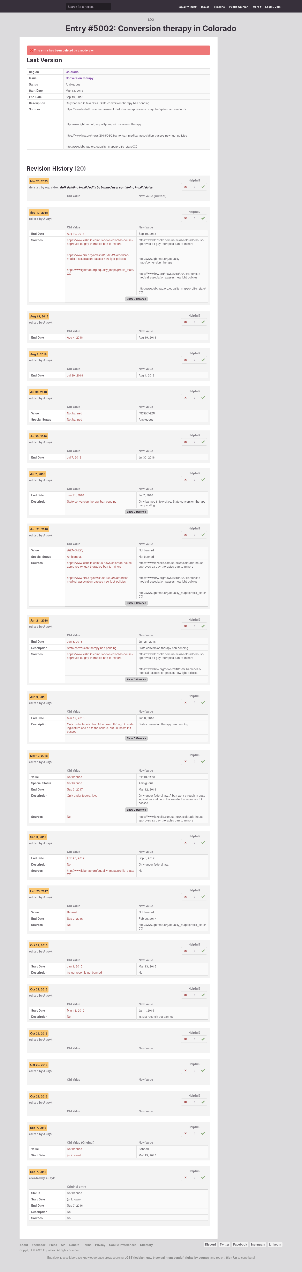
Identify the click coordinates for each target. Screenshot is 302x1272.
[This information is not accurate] (185, 187)
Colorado (219, 28)
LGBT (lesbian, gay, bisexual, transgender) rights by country (167, 1257)
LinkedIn (275, 1244)
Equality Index (188, 7)
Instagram (258, 1244)
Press (53, 1245)
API (63, 1245)
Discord (210, 1244)
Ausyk (47, 218)
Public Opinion (238, 7)
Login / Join (273, 7)
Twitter (224, 1244)
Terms (87, 1245)
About (24, 1245)
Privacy (100, 1245)
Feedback (39, 1245)
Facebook (240, 1244)
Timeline (219, 7)
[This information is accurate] (203, 187)
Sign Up (231, 1257)
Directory (146, 1245)
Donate (74, 1245)
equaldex (52, 187)
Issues (205, 7)
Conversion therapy (79, 78)
